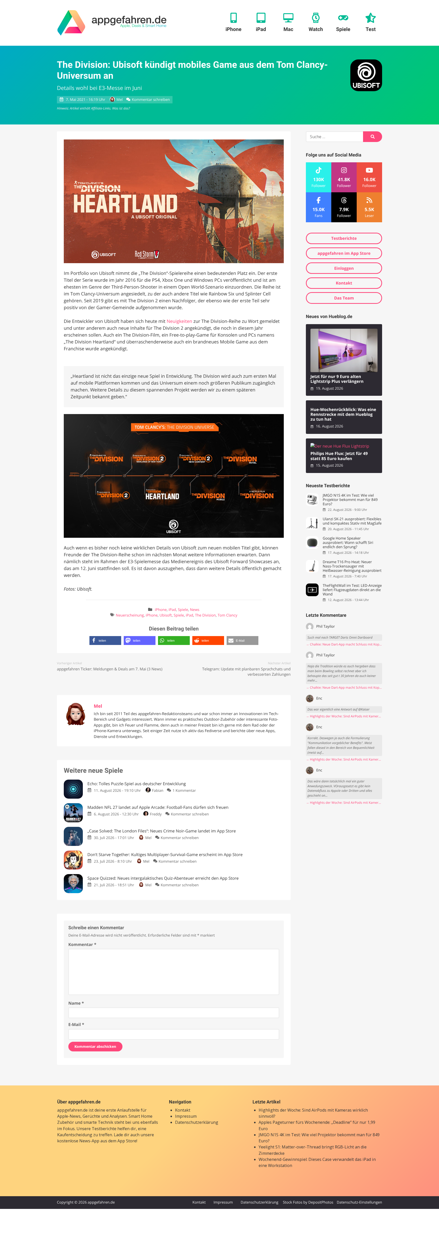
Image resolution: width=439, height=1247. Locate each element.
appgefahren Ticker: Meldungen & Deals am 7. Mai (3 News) (109, 669)
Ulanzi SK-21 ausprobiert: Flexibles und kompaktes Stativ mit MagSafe (352, 521)
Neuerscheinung (130, 615)
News (194, 609)
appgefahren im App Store (344, 253)
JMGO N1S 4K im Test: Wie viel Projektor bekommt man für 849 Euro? (350, 500)
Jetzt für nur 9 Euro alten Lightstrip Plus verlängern (337, 379)
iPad (172, 609)
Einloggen (344, 268)
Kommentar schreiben (151, 99)
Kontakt (344, 283)
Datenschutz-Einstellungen (359, 1202)
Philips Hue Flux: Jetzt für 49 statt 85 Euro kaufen (339, 456)
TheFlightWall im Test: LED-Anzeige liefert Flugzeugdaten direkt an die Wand (352, 590)
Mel (119, 99)
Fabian (157, 790)
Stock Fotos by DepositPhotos (308, 1202)
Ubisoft (166, 615)
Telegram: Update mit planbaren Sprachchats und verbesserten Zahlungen (246, 672)
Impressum (186, 1116)
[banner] (112, 23)
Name (76, 1003)
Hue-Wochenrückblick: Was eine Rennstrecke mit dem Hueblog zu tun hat (343, 414)
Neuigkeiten (179, 321)
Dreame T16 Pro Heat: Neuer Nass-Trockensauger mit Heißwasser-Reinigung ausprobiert (352, 566)
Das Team (344, 298)
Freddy (156, 814)
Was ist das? (121, 108)
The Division (205, 615)
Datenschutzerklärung (196, 1122)
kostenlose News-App (78, 1141)
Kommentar (82, 944)
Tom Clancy (227, 615)
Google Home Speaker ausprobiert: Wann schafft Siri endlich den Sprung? (348, 542)
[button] (105, 640)
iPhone (161, 609)
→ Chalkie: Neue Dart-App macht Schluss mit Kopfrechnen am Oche (344, 644)
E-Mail (76, 1024)
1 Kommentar (184, 790)
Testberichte (344, 238)
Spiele (183, 609)
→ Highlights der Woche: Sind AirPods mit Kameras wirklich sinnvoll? (344, 716)
